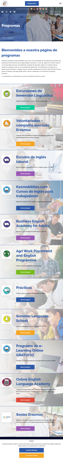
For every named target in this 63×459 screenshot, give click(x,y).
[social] (2, 11)
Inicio (3, 38)
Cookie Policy (41, 446)
